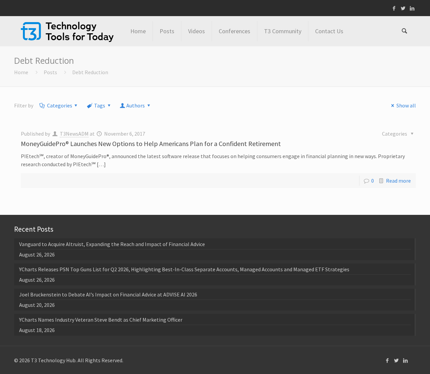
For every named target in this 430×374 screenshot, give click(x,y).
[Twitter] (403, 8)
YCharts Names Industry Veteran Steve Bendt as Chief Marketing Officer (100, 319)
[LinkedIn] (412, 8)
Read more (398, 180)
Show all (406, 105)
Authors (135, 105)
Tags (99, 105)
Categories (59, 105)
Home (21, 72)
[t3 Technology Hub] (67, 31)
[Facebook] (394, 8)
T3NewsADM (74, 133)
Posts (50, 72)
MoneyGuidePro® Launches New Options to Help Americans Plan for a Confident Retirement (151, 143)
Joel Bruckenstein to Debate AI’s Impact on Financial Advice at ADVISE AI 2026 (108, 294)
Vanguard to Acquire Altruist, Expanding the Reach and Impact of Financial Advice (112, 244)
